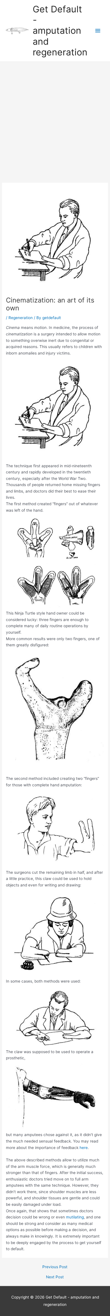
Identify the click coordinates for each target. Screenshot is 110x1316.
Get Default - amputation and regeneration (60, 31)
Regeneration (20, 317)
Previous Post (54, 1267)
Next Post (55, 1277)
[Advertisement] (55, 119)
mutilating (75, 1217)
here (84, 1147)
